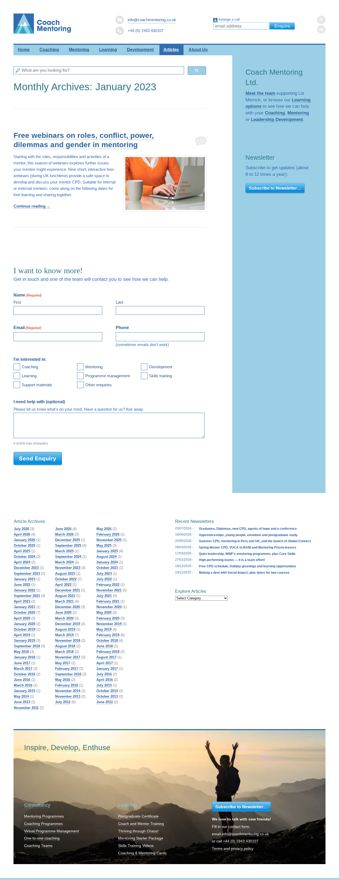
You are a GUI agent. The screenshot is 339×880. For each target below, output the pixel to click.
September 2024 (68, 557)
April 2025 (22, 551)
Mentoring (79, 49)
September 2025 (68, 545)
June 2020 (63, 612)
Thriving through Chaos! (138, 831)
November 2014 (67, 691)
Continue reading (32, 206)
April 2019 (22, 635)
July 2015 (104, 685)
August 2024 (106, 557)
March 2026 (64, 534)
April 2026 (22, 534)
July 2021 (104, 596)
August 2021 (65, 596)
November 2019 (109, 624)
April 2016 (104, 680)
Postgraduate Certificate (138, 816)
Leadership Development (277, 119)
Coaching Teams (38, 846)
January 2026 (24, 540)
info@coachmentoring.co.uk (152, 19)
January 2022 (24, 590)
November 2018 (67, 641)
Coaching (49, 49)
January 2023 (24, 579)
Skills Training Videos (136, 846)
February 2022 (107, 585)
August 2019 (65, 629)
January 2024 (107, 562)
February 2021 (107, 601)
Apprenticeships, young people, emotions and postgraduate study (248, 535)
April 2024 (22, 562)
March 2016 (23, 685)
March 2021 (64, 601)
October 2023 (107, 568)
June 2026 (63, 529)
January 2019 (24, 641)
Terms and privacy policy (232, 849)
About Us (198, 49)
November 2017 (67, 657)
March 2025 (64, 551)
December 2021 (67, 590)
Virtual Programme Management (51, 831)
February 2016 (66, 685)
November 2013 (67, 696)
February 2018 (107, 652)
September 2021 (27, 596)
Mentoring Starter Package (140, 838)
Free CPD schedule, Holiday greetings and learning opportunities (247, 566)
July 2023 (104, 574)
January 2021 (24, 607)
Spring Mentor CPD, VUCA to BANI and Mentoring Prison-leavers (247, 547)
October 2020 (24, 612)
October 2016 (24, 674)
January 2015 (24, 691)
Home (24, 49)
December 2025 (67, 540)
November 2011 (26, 708)
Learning (108, 49)
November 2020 (109, 607)
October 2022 (66, 579)
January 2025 (107, 551)
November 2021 (109, 590)
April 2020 (22, 618)
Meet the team (260, 93)
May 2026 (103, 529)
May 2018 (21, 652)
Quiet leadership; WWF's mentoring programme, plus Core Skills (247, 554)
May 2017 (62, 663)
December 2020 (67, 607)
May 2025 (103, 545)
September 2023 (27, 574)
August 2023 (65, 574)
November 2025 (109, 540)
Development (140, 49)
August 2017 (106, 657)
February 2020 (107, 618)
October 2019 (24, 629)
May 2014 (21, 696)
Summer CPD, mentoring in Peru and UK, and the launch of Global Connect (255, 541)
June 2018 (104, 646)
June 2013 (22, 702)
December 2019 (67, 624)
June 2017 (22, 663)
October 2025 (24, 545)
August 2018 (65, 646)
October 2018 (107, 641)
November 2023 (67, 568)
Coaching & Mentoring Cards (142, 853)
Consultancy (37, 805)
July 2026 (21, 529)
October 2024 (24, 557)
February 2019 (107, 635)
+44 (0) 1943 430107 (240, 841)
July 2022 (104, 579)
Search (321, 20)
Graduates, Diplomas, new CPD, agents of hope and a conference (248, 529)
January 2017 (107, 669)
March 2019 (64, 635)
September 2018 (27, 646)
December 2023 (26, 568)
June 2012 (104, 702)
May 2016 (62, 680)
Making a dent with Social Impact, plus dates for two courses (244, 572)
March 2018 (64, 652)
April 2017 (104, 663)
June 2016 (22, 680)
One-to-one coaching (42, 838)
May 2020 (103, 612)
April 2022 (63, 585)
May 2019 (103, 629)
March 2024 (64, 562)
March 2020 (64, 618)
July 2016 (104, 674)
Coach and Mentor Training (141, 824)
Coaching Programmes (43, 824)
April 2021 (22, 601)
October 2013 (107, 696)
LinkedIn (321, 29)
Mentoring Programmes (44, 816)
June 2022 (22, 585)
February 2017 (66, 669)
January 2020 (24, 624)
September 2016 (68, 674)
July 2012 (62, 702)
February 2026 (107, 534)
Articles (171, 49)
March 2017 (23, 669)
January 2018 (24, 657)
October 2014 (107, 691)
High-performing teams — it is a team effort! (232, 560)
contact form (238, 827)
